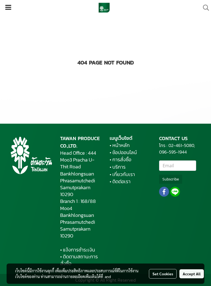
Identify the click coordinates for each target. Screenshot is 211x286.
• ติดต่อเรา (120, 181)
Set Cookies (162, 273)
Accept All (192, 273)
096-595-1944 (173, 152)
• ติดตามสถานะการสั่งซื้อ (79, 260)
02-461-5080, (181, 145)
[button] (204, 8)
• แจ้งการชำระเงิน (77, 249)
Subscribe (170, 179)
